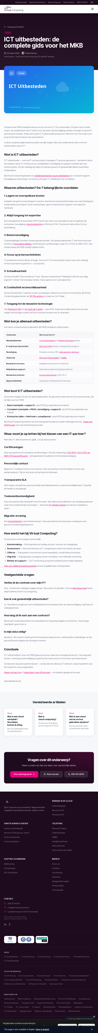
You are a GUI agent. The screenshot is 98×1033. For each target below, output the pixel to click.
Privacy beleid (58, 885)
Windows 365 (58, 814)
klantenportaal (79, 588)
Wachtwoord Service (37, 2)
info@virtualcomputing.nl (18, 907)
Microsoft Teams (59, 828)
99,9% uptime (36, 296)
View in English (42, 1029)
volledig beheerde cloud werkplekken (51, 175)
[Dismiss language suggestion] (92, 1029)
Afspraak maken (74, 1011)
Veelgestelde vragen (60, 881)
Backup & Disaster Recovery (45, 999)
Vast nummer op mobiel (62, 850)
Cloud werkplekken (47, 340)
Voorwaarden (58, 890)
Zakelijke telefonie (59, 841)
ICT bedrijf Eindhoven (81, 957)
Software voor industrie (37, 984)
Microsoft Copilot (63, 1003)
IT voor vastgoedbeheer (13, 980)
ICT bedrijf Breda (44, 957)
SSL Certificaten (11, 872)
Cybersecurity (9, 999)
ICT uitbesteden (10, 1011)
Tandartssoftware (51, 980)
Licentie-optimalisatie (13, 828)
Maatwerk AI (78, 1003)
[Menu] (92, 8)
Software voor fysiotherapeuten (73, 980)
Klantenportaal (21, 2)
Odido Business (58, 833)
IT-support (36, 1007)
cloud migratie (14, 521)
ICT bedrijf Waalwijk (11, 961)
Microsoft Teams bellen (49, 358)
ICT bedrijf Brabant (11, 957)
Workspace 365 (28, 1003)
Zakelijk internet (26, 1011)
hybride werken (58, 505)
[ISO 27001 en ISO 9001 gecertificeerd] (26, 939)
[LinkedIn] (5, 924)
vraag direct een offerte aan (37, 672)
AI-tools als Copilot (34, 309)
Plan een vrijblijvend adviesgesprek (20, 566)
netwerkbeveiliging (23, 243)
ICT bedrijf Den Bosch (62, 957)
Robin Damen (31, 53)
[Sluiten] (94, 1017)
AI (50, 505)
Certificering (57, 872)
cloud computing (34, 224)
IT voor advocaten (44, 976)
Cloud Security (84, 999)
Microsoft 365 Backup (67, 999)
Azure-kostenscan (12, 837)
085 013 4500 (82, 2)
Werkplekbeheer (65, 1007)
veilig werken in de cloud (69, 352)
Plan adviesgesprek (23, 774)
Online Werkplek (59, 806)
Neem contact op (12, 672)
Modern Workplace (66, 340)
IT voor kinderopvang (33, 980)
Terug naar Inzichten (15, 27)
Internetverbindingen (48, 375)
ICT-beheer (8, 1007)
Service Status (68, 2)
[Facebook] (9, 924)
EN (92, 2)
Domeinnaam (9, 868)
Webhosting (9, 864)
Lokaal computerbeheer (83, 1007)
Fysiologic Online (56, 984)
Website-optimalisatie (43, 1011)
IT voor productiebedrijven (79, 976)
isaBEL (64, 358)
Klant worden (53, 774)
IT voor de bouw (60, 976)
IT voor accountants (26, 976)
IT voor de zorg (9, 976)
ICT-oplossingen (22, 1007)
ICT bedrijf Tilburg (28, 957)
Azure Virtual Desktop (45, 1003)
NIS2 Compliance (24, 999)
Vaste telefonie (58, 846)
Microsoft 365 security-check (16, 833)
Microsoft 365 (14, 309)
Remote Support (54, 2)
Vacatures (56, 877)
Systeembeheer (49, 1007)
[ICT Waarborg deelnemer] (10, 939)
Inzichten (56, 868)
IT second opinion (11, 841)
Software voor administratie (14, 984)
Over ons (56, 864)
